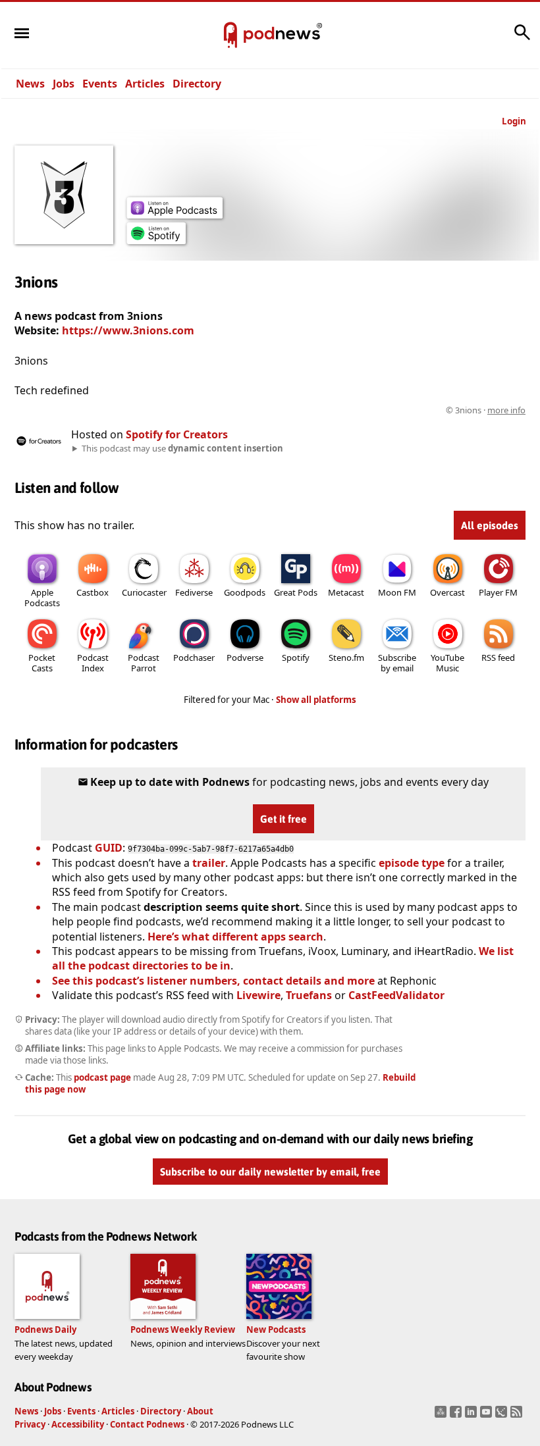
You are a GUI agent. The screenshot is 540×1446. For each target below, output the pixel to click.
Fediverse (194, 592)
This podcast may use (182, 448)
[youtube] (487, 1416)
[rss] (518, 1416)
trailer (208, 863)
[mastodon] (442, 1416)
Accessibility (77, 1424)
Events (99, 83)
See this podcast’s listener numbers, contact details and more (213, 980)
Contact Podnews (147, 1424)
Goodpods (244, 592)
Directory (197, 83)
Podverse (245, 657)
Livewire (258, 995)
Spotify (296, 657)
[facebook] (457, 1416)
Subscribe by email (397, 663)
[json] (502, 1416)
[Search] (522, 39)
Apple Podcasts (42, 597)
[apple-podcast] (174, 214)
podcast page (102, 1077)
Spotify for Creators (177, 434)
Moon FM (397, 592)
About (200, 1411)
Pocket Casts (41, 663)
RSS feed (498, 657)
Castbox (92, 592)
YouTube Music (447, 663)
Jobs (63, 83)
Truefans (309, 995)
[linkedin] (472, 1416)
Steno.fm (346, 657)
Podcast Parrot (143, 663)
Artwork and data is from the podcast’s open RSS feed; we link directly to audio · (317, 410)
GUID (108, 847)
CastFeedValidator (396, 995)
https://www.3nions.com (128, 330)
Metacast (346, 592)
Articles (145, 83)
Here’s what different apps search (235, 936)
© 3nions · (486, 410)
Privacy (29, 1424)
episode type (412, 863)
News (30, 83)
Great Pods (295, 592)
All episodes (489, 525)
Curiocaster (144, 592)
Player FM (498, 592)
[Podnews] (230, 35)
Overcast (447, 592)
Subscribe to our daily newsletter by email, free (270, 1171)
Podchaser (194, 657)
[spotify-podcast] (156, 240)
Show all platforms (316, 700)
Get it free (283, 819)
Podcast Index (93, 663)
